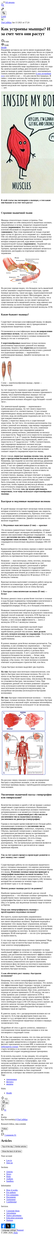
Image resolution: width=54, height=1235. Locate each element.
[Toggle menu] (2, 3)
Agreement (10, 1199)
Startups (9, 1220)
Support (20, 1230)
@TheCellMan (21, 1119)
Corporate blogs (13, 1211)
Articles (9, 1172)
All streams (10, 2)
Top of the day (7, 1147)
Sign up (9, 1163)
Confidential (11, 1202)
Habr (15, 1233)
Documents (11, 1197)
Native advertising (13, 1215)
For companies (12, 1195)
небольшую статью (9, 1046)
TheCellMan (6, 22)
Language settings (9, 1230)
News (8, 1174)
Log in (9, 1160)
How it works (12, 1190)
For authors (11, 1192)
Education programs (14, 1218)
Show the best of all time (11, 1151)
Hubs (8, 1176)
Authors (9, 1179)
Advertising (11, 1213)
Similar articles (20, 1147)
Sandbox (10, 1181)
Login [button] (3, 16)
